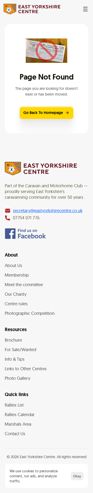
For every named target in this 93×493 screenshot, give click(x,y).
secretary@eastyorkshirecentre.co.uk (48, 210)
